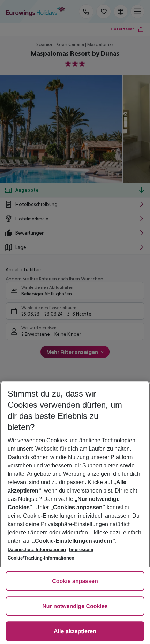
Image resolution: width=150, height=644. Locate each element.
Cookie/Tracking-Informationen (41, 558)
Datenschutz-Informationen (37, 549)
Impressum (81, 549)
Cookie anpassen (75, 581)
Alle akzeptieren (75, 632)
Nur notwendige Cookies (75, 606)
